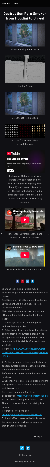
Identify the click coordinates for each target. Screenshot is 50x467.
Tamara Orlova (10, 3)
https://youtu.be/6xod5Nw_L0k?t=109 (22, 414)
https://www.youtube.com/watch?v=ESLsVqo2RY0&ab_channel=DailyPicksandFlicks (25, 353)
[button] (39, 436)
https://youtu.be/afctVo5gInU (32, 396)
